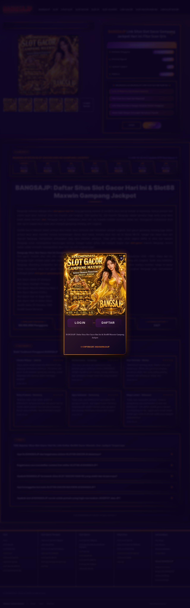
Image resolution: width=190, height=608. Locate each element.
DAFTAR (108, 322)
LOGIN (80, 322)
